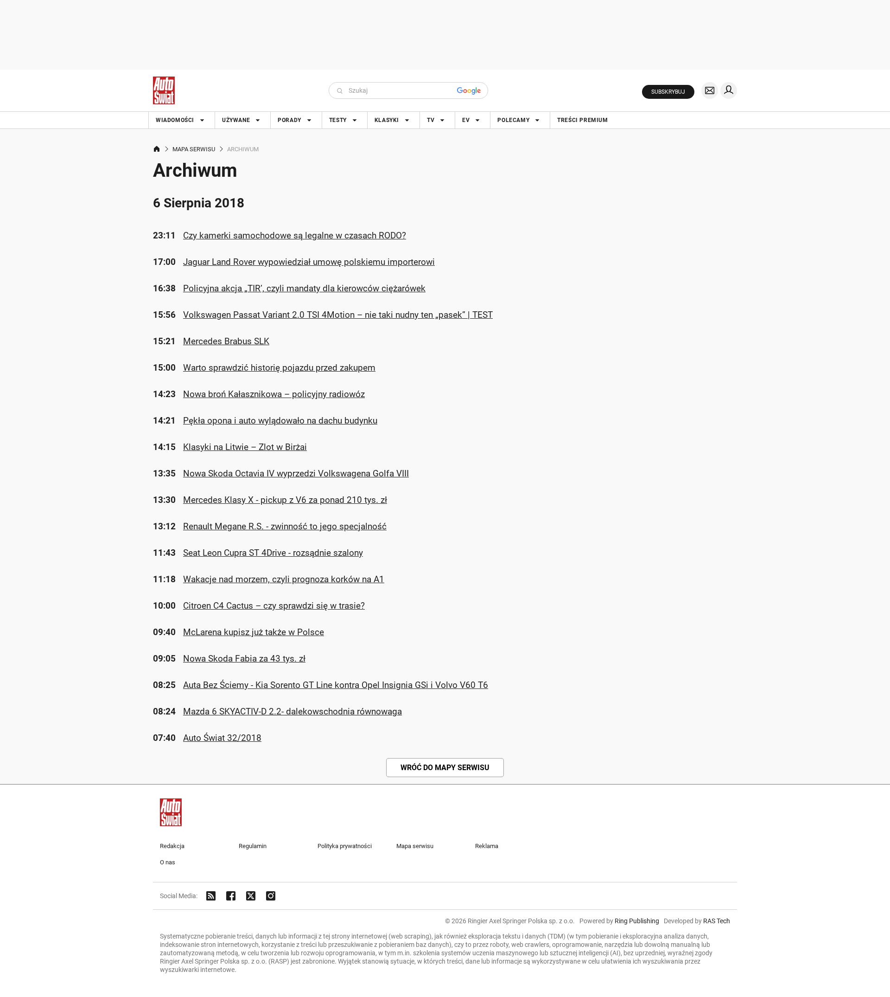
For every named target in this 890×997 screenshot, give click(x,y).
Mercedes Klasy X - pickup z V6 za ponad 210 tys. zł (285, 500)
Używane (236, 120)
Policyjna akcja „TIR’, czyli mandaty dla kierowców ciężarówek (304, 288)
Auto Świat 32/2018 (222, 738)
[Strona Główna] (164, 90)
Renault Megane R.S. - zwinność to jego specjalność (285, 526)
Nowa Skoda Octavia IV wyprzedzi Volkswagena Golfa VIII (296, 473)
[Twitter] (250, 895)
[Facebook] (230, 895)
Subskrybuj (668, 92)
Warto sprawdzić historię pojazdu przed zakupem (279, 367)
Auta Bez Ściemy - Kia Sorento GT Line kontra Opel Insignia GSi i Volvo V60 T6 (335, 685)
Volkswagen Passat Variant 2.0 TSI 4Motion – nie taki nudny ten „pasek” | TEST (338, 314)
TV (430, 120)
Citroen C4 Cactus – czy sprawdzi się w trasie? (274, 605)
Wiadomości (175, 120)
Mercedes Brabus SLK (226, 341)
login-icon (728, 90)
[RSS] (210, 895)
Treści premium (582, 120)
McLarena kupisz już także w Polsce (253, 632)
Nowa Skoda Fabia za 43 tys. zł (244, 658)
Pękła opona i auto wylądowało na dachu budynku (280, 420)
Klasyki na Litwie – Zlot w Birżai (245, 447)
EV (466, 120)
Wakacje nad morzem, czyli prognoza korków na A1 (283, 579)
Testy (338, 120)
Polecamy (513, 120)
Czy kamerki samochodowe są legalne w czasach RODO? (294, 235)
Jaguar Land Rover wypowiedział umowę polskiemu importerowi (309, 262)
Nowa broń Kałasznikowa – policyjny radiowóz (274, 394)
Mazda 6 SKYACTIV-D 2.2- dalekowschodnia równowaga (292, 711)
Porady (289, 120)
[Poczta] (709, 90)
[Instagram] (270, 895)
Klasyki (387, 120)
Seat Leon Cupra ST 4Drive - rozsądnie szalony (273, 552)
